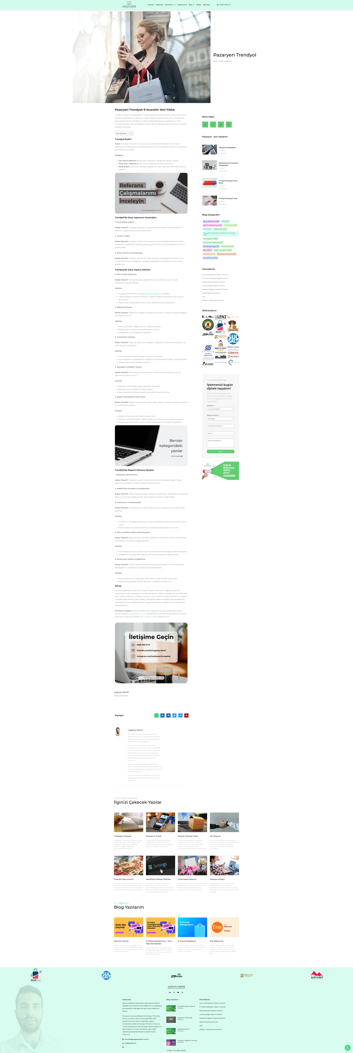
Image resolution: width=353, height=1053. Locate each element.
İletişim (199, 5)
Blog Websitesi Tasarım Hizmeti (213, 282)
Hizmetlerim (169, 5)
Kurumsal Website (213, 242)
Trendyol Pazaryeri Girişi (228, 198)
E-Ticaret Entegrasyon (187, 941)
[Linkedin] (205, 125)
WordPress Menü (183, 1029)
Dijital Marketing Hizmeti (211, 293)
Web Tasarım (222, 250)
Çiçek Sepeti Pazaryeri (187, 879)
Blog (190, 5)
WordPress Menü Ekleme (186, 1006)
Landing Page (211, 246)
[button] (156, 715)
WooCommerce (226, 254)
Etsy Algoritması (216, 941)
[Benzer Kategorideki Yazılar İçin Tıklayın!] (151, 427)
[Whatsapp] (213, 125)
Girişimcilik (220, 229)
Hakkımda (159, 5)
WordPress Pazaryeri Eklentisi (158, 879)
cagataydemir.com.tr (138, 614)
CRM (225, 221)
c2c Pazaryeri (215, 836)
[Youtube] (221, 125)
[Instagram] (229, 125)
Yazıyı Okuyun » (223, 153)
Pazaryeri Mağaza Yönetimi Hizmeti (215, 289)
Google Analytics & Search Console (219, 234)
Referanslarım (182, 5)
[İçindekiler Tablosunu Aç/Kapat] (130, 133)
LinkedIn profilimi (150, 617)
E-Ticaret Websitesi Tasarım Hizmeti (215, 278)
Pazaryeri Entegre (217, 879)
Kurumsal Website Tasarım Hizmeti (215, 275)
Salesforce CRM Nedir (185, 1018)
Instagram (210, 239)
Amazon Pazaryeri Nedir (188, 836)
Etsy (207, 229)
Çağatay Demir (123, 903)
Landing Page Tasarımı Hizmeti (213, 286)
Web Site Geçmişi (121, 941)
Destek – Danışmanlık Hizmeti (213, 300)
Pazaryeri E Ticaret (153, 836)
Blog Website (211, 221)
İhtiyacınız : (211, 405)
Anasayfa (151, 5)
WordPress (210, 258)
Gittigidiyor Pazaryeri (122, 836)
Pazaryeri (228, 61)
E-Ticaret (230, 225)
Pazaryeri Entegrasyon (227, 147)
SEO (207, 250)
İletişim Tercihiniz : (213, 415)
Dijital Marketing (212, 225)
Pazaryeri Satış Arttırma (124, 879)
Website (209, 254)
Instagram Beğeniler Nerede (187, 1040)
